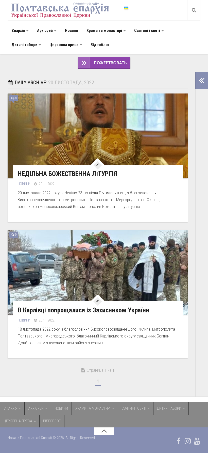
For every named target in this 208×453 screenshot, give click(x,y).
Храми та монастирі (104, 30)
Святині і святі (147, 30)
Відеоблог (100, 44)
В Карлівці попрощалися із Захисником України (83, 310)
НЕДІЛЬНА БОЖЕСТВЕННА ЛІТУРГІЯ (67, 174)
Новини (71, 30)
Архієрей (45, 30)
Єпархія (18, 30)
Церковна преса (63, 44)
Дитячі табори (24, 44)
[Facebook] (178, 441)
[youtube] (196, 441)
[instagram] (187, 441)
